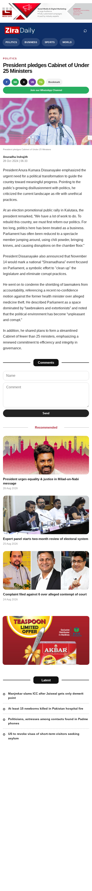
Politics (11, 42)
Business (31, 42)
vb (32, 82)
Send (46, 413)
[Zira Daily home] (20, 30)
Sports (50, 42)
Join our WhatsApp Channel (46, 90)
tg (41, 82)
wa (15, 82)
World (67, 42)
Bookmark (54, 82)
